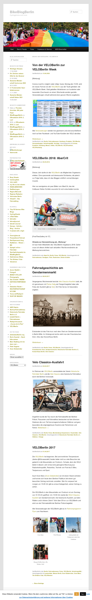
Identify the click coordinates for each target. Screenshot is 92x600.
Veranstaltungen (41, 130)
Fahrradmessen (53, 141)
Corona (74, 143)
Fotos (32, 49)
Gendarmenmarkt (51, 349)
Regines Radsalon (16, 194)
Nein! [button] (83, 594)
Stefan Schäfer (65, 257)
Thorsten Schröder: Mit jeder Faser (16, 110)
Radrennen (56, 257)
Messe (48, 145)
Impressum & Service (44, 49)
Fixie (50, 257)
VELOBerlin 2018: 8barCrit (50, 158)
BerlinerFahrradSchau (17, 310)
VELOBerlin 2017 (43, 447)
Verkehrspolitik (48, 143)
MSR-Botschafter (60, 49)
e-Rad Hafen (14, 216)
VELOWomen (48, 575)
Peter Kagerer (14, 346)
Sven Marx (77, 573)
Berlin (46, 141)
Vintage (40, 437)
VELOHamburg (37, 147)
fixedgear (45, 257)
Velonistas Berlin (16, 196)
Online (52, 145)
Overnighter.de (15, 235)
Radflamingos (15, 189)
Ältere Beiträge (38, 583)
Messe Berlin (57, 573)
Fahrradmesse (37, 257)
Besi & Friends (22, 49)
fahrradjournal (15, 221)
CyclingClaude (15, 214)
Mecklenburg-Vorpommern (61, 433)
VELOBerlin (55, 86)
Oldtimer (35, 437)
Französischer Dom (38, 349)
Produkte (69, 141)
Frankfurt (35, 145)
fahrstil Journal (15, 224)
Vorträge (56, 143)
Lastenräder (48, 573)
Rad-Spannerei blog (17, 240)
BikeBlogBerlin (22, 11)
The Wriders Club (37, 575)
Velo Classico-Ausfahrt (67, 281)
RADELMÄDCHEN (16, 187)
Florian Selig (51, 284)
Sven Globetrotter (52, 476)
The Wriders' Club (16, 259)
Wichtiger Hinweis (16, 69)
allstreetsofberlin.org (17, 335)
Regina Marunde (15, 192)
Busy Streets (14, 177)
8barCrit (46, 255)
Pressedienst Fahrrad (17, 238)
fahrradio (13, 219)
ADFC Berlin (14, 307)
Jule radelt (13, 182)
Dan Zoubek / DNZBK (17, 279)
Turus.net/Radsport (16, 294)
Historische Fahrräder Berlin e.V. (68, 349)
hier (53, 287)
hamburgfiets (14, 180)
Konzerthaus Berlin (38, 352)
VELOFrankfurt (68, 145)
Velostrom (13, 262)
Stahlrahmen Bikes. (16, 257)
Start (12, 49)
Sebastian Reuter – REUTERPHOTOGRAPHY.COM (17, 288)
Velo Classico (49, 352)
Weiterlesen (37, 139)
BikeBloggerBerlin (16, 115)
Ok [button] (77, 594)
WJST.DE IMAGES (16, 296)
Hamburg (62, 141)
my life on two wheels (17, 184)
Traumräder (74, 433)
